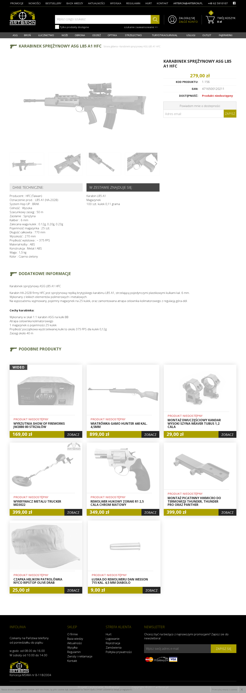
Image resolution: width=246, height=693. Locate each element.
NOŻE (65, 35)
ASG (15, 35)
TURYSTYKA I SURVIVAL (164, 35)
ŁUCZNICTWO (46, 35)
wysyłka (115, 3)
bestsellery (53, 3)
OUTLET (206, 35)
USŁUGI (190, 35)
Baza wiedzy (75, 638)
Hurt (108, 634)
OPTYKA (112, 35)
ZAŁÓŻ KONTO (188, 21)
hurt (148, 3)
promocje (16, 3)
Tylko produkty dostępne (74, 27)
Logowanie (113, 638)
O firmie (72, 634)
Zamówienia (113, 647)
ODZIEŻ (96, 35)
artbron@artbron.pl (188, 3)
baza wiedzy (74, 3)
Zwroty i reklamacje (79, 656)
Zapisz (230, 114)
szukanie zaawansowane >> (141, 27)
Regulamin (74, 652)
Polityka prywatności (119, 652)
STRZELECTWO (133, 35)
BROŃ (27, 35)
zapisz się (223, 649)
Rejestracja (113, 643)
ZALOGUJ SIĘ (187, 18)
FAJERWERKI (225, 35)
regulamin (133, 3)
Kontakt (72, 661)
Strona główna (110, 46)
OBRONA (80, 35)
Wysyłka (72, 647)
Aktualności (74, 643)
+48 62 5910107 (218, 3)
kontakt (162, 3)
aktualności (96, 3)
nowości (35, 3)
